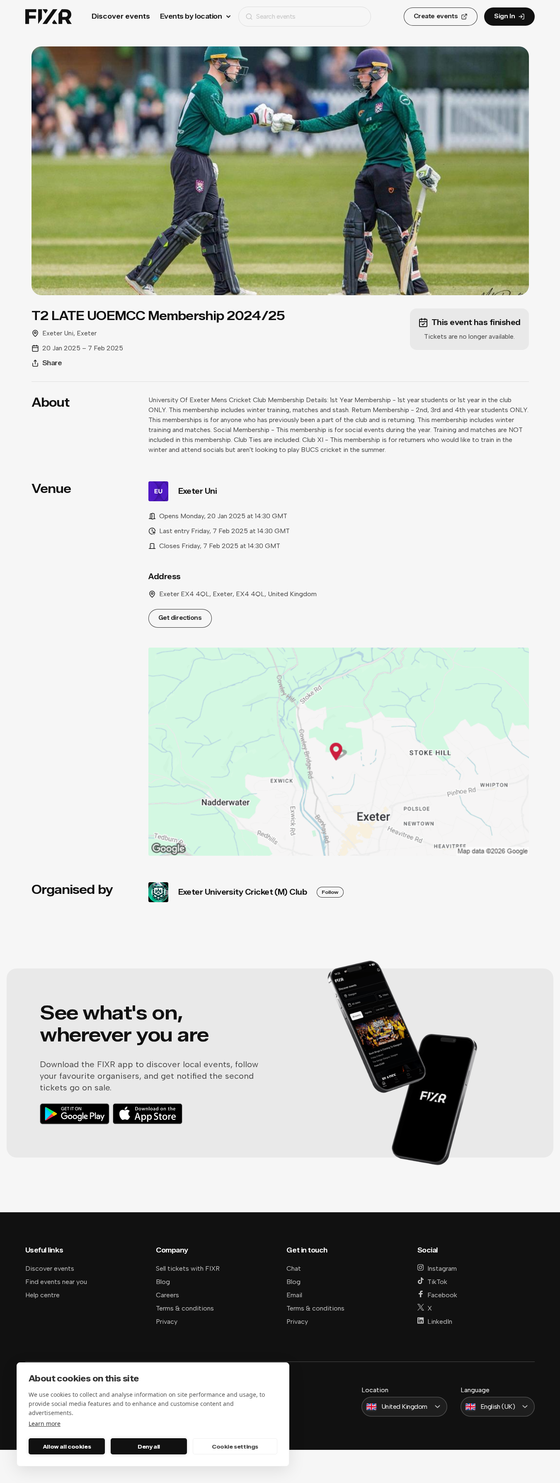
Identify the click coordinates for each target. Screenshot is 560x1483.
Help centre (42, 1295)
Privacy (166, 1321)
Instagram (442, 1268)
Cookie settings (235, 1446)
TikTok (437, 1282)
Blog (163, 1282)
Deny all (149, 1446)
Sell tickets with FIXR (188, 1268)
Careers (167, 1295)
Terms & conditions (185, 1308)
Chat (293, 1268)
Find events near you (56, 1282)
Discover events (121, 16)
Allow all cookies (67, 1446)
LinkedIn (439, 1321)
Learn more (45, 1423)
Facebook (442, 1295)
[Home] (48, 17)
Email (294, 1295)
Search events (276, 16)
